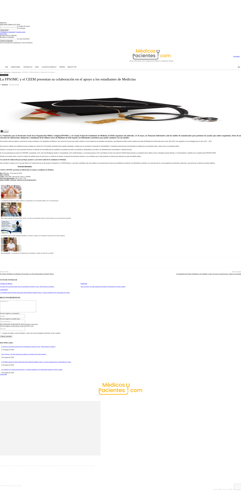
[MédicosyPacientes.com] (151, 54)
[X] (237, 45)
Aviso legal (3, 33)
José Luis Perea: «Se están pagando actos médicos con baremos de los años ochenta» (103, 286)
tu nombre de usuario (23, 26)
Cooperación (4, 289)
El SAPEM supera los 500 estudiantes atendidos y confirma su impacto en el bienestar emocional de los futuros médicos (33, 235)
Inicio (1, 72)
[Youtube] (240, 45)
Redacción (5, 84)
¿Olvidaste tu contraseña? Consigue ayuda (12, 32)
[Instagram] (229, 45)
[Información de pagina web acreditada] (120, 474)
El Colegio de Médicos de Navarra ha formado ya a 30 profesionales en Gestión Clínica (27, 274)
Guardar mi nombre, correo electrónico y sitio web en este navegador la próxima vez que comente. (31, 333)
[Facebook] (227, 45)
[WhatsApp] (33, 90)
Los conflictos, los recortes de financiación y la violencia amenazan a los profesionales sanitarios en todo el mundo (31, 369)
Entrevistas (84, 283)
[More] (53, 90)
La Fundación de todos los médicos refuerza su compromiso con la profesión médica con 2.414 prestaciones (29, 200)
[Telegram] (235, 45)
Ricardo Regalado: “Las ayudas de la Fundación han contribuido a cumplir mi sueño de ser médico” (27, 253)
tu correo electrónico (23, 39)
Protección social (16, 72)
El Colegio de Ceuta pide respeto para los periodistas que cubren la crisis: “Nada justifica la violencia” (27, 286)
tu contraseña (21, 28)
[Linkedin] (232, 45)
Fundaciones (7, 72)
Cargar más (3, 374)
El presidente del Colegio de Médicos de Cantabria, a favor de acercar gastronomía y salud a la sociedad (209, 274)
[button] (238, 67)
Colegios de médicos (6, 283)
